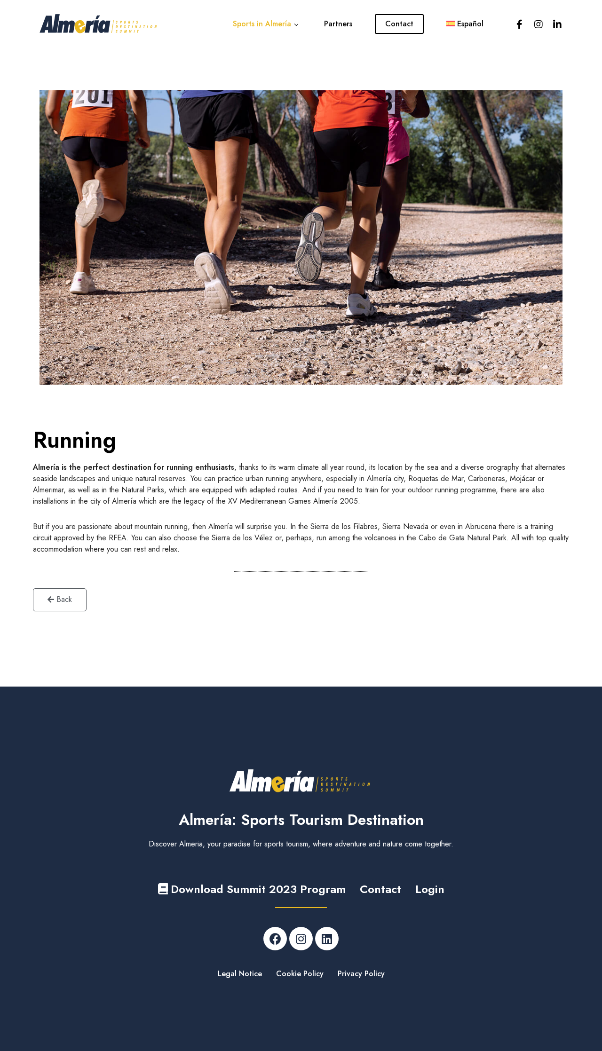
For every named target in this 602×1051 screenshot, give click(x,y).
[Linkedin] (327, 938)
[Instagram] (301, 938)
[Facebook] (275, 938)
